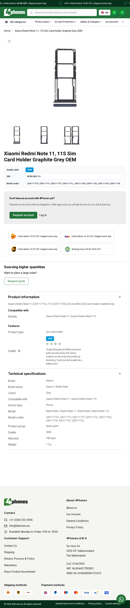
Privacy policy (94, 603)
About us (71, 507)
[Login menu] (122, 12)
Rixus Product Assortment (19, 571)
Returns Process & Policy (19, 558)
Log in (43, 215)
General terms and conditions (70, 603)
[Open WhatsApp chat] (121, 599)
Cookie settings (113, 603)
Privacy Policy (74, 527)
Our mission (73, 514)
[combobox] (65, 12)
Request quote (16, 281)
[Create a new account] (114, 12)
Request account (23, 215)
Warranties (10, 565)
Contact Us (10, 545)
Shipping (9, 552)
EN (106, 12)
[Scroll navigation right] (123, 22)
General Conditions (77, 520)
